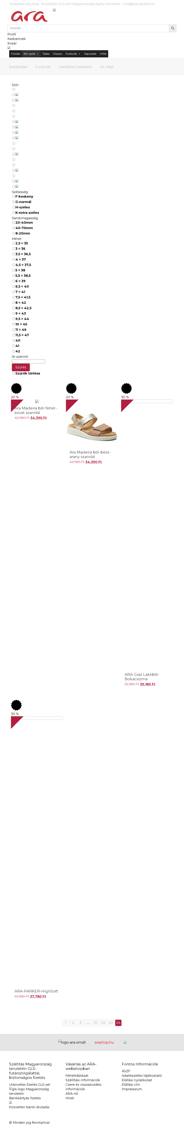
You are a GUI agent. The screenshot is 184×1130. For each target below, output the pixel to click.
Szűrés (20, 367)
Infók (103, 53)
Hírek (70, 1098)
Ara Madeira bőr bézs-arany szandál (90, 454)
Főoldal (15, 53)
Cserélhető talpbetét (75, 67)
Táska (45, 53)
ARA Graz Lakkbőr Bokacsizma (141, 676)
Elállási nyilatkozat (137, 1080)
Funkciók (71, 53)
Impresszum (132, 1089)
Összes (57, 53)
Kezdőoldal (18, 67)
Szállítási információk (83, 1080)
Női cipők (29, 53)
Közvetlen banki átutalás (29, 1107)
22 (103, 1023)
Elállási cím (131, 1085)
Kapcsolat (90, 53)
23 (111, 1023)
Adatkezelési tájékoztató (142, 1076)
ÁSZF (126, 1071)
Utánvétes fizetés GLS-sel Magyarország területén (30, 1089)
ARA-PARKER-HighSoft (36, 991)
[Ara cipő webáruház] (29, 16)
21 (95, 1023)
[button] (12, 427)
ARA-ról (72, 1094)
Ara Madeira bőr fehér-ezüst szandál (36, 410)
